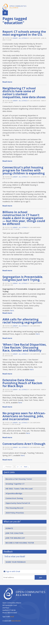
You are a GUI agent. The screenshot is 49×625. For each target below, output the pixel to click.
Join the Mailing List (15, 538)
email (12, 617)
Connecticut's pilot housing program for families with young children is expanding (23, 170)
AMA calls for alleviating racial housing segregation (22, 320)
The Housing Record (14, 508)
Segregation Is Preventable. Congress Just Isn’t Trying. (22, 278)
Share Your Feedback (16, 562)
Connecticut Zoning (14, 498)
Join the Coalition (14, 533)
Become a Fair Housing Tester (19, 479)
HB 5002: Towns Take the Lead (19, 488)
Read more (7, 82)
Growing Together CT (15, 484)
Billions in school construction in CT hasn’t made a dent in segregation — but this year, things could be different (23, 218)
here (12, 310)
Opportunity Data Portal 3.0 (18, 503)
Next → (26, 467)
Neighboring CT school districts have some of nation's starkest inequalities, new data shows (24, 92)
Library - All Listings (19, 38)
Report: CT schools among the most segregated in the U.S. (24, 33)
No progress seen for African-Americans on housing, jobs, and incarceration (24, 416)
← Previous (8, 467)
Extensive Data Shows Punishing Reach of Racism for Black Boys (22, 383)
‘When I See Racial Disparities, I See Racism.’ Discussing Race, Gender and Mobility (24, 347)
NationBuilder (16, 621)
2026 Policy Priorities (15, 513)
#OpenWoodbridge (14, 493)
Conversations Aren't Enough (23, 444)
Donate (9, 528)
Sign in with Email (13, 571)
